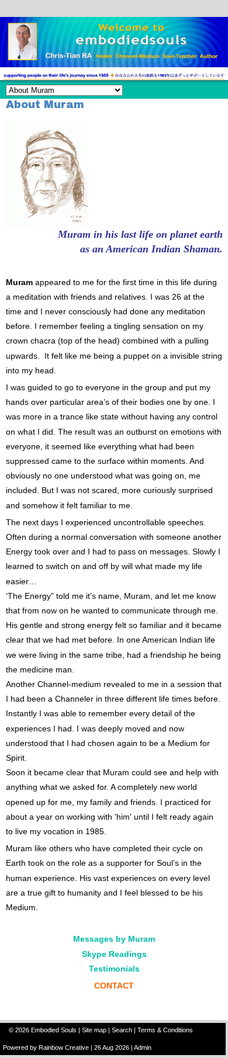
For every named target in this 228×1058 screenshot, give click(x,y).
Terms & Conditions (165, 1029)
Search (122, 1029)
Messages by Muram (114, 938)
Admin (142, 1047)
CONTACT (114, 985)
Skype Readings (114, 954)
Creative (77, 1047)
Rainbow (51, 1047)
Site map (94, 1029)
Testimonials (114, 968)
